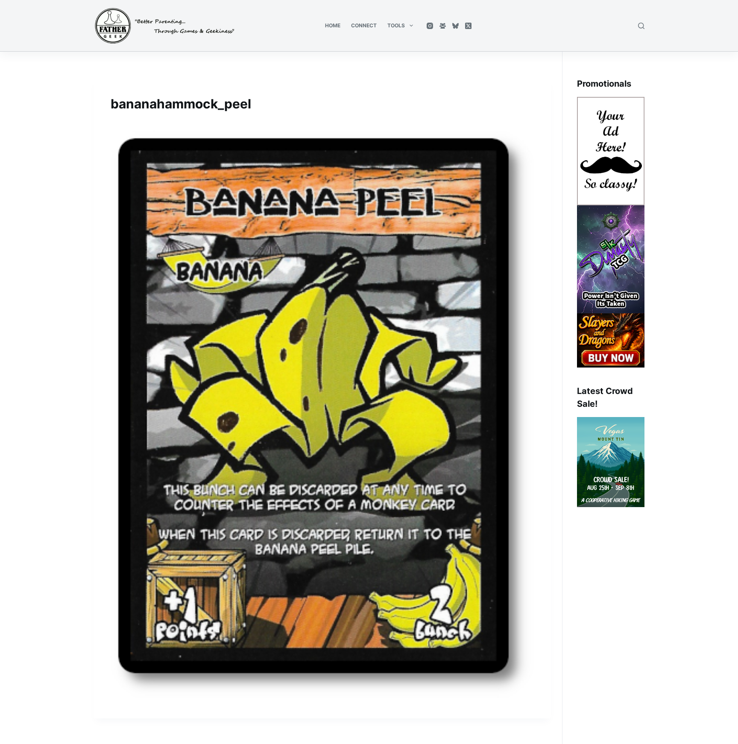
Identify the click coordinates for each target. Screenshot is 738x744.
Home (332, 25)
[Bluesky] (455, 26)
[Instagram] (430, 26)
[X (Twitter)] (468, 26)
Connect (364, 25)
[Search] (641, 26)
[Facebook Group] (442, 26)
